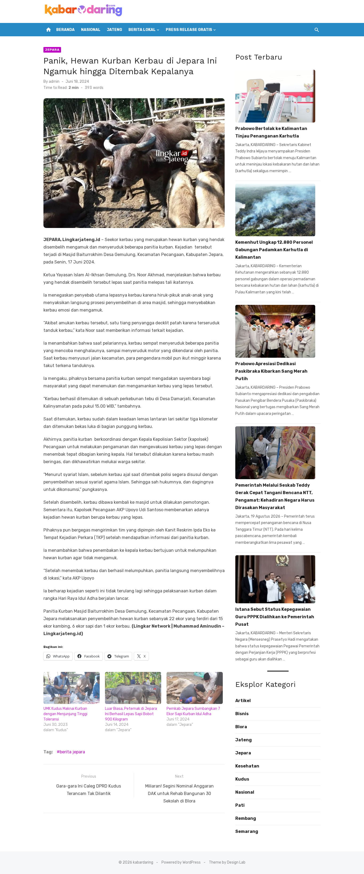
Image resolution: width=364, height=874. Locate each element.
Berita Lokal (142, 29)
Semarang (246, 831)
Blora (241, 726)
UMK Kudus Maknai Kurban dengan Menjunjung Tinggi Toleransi (65, 714)
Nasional (90, 29)
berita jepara (72, 751)
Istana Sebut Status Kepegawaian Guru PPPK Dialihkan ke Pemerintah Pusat (274, 617)
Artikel (243, 700)
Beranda (65, 29)
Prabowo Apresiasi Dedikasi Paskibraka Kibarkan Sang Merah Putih (271, 371)
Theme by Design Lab (227, 862)
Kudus (242, 779)
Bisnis (242, 713)
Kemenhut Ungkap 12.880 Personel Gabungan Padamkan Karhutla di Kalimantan (274, 250)
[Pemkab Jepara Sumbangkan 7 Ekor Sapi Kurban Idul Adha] (195, 688)
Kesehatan (247, 766)
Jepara (52, 50)
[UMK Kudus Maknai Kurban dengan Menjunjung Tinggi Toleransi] (71, 688)
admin (54, 81)
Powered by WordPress (181, 862)
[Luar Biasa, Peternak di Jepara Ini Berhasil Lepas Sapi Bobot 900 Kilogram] (133, 688)
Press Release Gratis (189, 29)
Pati (240, 805)
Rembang (245, 818)
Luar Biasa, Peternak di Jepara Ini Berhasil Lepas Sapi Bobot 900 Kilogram (131, 714)
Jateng (114, 29)
